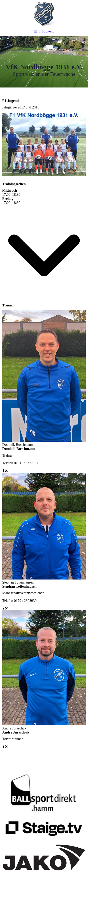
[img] (44, 13)
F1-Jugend (46, 31)
